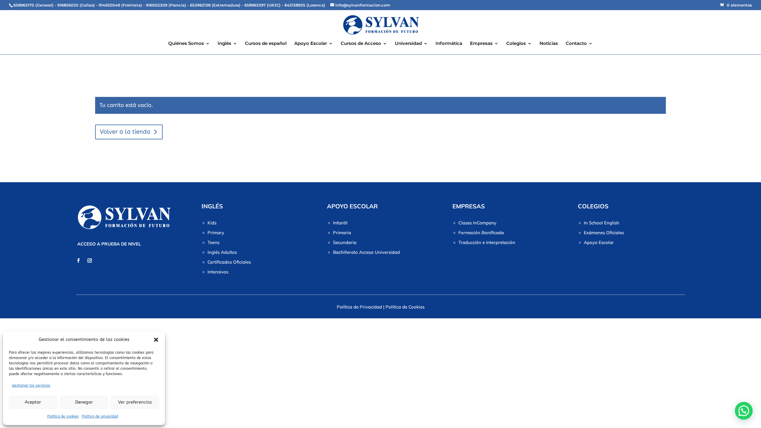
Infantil (340, 223)
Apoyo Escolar (310, 43)
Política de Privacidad (359, 307)
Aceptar (33, 402)
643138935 (294, 5)
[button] (156, 340)
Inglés (224, 43)
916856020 (67, 5)
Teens (213, 242)
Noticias (549, 43)
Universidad (408, 43)
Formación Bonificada (481, 232)
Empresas (481, 43)
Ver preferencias (135, 402)
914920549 (109, 5)
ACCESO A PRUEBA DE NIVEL (109, 244)
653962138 (200, 5)
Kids (211, 223)
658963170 (23, 5)
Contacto (576, 43)
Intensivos (217, 272)
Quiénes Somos (186, 43)
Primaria (342, 232)
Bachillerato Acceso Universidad (366, 252)
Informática (448, 43)
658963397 (255, 5)
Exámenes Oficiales (604, 232)
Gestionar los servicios (31, 385)
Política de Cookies (405, 307)
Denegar (84, 402)
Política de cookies (63, 416)
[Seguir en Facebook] (78, 260)
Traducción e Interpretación (486, 242)
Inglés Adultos (222, 252)
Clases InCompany (477, 223)
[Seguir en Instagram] (89, 260)
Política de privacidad (100, 416)
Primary (215, 232)
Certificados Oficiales (229, 262)
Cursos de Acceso (361, 43)
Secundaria (344, 242)
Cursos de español (266, 43)
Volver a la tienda (125, 131)
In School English (601, 223)
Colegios (516, 43)
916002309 (156, 5)
